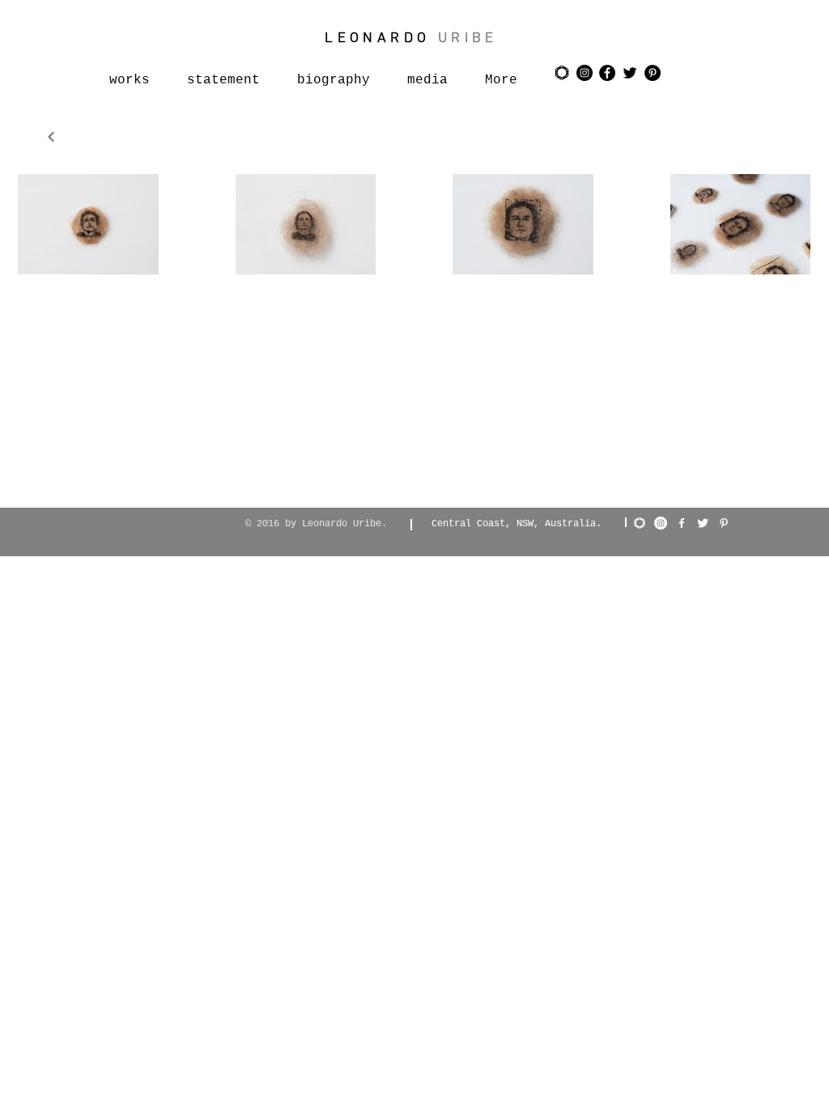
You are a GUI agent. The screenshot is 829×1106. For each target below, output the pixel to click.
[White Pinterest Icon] (723, 523)
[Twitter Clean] (702, 523)
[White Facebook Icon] (681, 523)
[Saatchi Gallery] (562, 73)
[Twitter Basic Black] (630, 73)
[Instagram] (660, 523)
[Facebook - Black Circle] (607, 73)
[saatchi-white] (639, 523)
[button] (88, 224)
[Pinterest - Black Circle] (652, 73)
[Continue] (51, 137)
